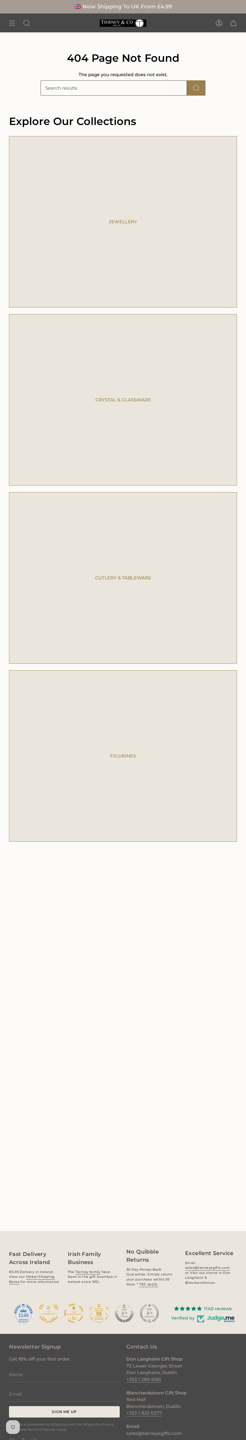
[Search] (196, 88)
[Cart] (233, 22)
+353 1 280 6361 (143, 1379)
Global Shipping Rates (32, 1279)
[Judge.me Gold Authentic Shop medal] (48, 1313)
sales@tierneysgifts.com (207, 1268)
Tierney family (87, 1272)
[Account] (219, 22)
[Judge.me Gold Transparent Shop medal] (73, 1313)
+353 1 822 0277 (144, 1413)
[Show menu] (12, 22)
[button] (26, 22)
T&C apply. (148, 1284)
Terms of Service (42, 1429)
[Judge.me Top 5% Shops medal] (124, 1313)
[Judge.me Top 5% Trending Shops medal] (149, 1313)
